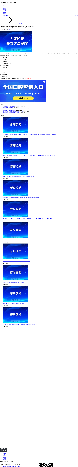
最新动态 (10, 29)
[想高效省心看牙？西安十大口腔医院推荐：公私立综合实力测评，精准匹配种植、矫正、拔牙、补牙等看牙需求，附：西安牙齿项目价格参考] (15, 153)
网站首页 (4, 453)
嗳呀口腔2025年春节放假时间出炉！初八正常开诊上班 (13, 111)
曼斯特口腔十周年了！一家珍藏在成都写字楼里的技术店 (13, 303)
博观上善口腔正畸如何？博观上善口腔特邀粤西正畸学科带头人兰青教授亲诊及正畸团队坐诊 (20, 324)
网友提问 (4, 10)
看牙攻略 (4, 12)
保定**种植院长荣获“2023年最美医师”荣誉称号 (11, 112)
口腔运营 (4, 459)
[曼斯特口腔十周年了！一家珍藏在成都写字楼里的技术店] (15, 301)
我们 (31, 463)
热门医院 (4, 8)
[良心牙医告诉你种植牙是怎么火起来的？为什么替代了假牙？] (15, 280)
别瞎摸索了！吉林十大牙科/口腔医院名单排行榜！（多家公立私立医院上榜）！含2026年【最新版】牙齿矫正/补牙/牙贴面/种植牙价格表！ (28, 218)
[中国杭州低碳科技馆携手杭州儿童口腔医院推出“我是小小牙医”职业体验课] (15, 259)
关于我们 (4, 454)
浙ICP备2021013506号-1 (17, 466)
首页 (3, 5)
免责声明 (4, 457)
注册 (77, 15)
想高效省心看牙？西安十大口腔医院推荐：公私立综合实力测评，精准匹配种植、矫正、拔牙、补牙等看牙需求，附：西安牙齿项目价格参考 (29, 155)
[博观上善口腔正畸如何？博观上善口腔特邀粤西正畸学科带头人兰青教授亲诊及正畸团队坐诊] (15, 322)
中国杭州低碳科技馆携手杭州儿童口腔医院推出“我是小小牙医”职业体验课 (16, 261)
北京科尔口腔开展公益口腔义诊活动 (9, 110)
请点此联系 (28, 463)
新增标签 (4, 455)
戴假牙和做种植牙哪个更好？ (8, 107)
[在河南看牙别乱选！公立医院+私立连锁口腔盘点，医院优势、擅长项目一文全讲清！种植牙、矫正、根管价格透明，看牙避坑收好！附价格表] (15, 132)
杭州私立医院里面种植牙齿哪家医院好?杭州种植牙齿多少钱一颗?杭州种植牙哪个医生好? (19, 176)
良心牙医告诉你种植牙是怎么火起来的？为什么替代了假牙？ (14, 282)
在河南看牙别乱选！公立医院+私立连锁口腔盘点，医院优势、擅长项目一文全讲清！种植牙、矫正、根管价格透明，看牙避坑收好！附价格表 (29, 134)
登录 (75, 15)
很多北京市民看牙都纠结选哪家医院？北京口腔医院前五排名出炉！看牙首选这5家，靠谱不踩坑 (21, 197)
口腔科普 (4, 13)
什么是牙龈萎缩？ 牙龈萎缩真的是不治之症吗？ (12, 106)
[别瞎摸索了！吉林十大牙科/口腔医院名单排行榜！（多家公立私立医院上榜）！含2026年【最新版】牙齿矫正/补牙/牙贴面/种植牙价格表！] (15, 216)
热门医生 (4, 9)
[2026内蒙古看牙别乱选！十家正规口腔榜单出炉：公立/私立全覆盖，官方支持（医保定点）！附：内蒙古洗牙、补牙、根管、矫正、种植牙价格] (15, 237)
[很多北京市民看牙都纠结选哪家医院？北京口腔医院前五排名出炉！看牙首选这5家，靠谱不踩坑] (15, 195)
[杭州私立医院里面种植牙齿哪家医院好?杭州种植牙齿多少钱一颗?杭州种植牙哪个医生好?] (15, 174)
